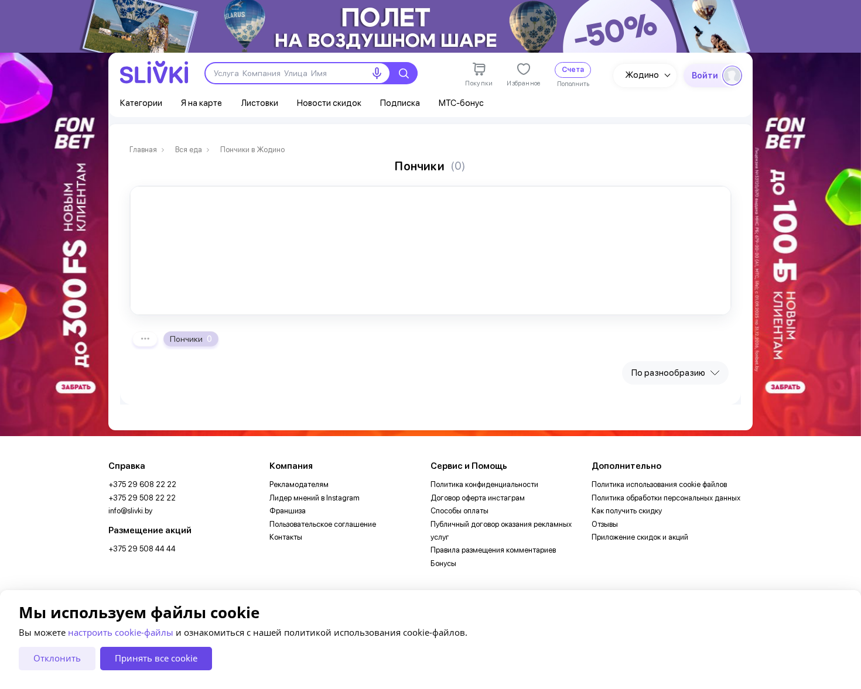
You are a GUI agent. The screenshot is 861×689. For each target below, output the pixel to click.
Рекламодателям (299, 484)
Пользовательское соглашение (322, 524)
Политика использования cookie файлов (659, 484)
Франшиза (287, 510)
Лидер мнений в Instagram (314, 497)
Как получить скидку (627, 510)
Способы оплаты (459, 510)
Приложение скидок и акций (640, 537)
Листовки (259, 103)
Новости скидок (329, 103)
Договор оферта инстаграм (477, 497)
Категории (141, 103)
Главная (143, 150)
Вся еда (188, 150)
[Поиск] (404, 73)
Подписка (400, 103)
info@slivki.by (130, 510)
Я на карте (201, 103)
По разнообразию (668, 373)
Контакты (285, 537)
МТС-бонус (461, 103)
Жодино (642, 75)
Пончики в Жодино (252, 150)
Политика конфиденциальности (484, 484)
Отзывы (605, 524)
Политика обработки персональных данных (666, 497)
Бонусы (443, 563)
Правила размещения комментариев (493, 550)
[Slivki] (154, 72)
